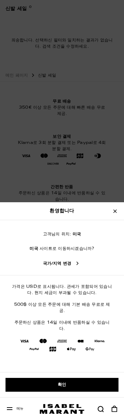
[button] (100, 409)
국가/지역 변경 (57, 264)
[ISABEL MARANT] (62, 409)
